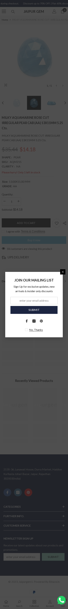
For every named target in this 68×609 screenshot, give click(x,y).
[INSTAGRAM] (34, 321)
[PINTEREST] (41, 321)
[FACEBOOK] (26, 321)
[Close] (62, 271)
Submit (34, 309)
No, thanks (36, 329)
